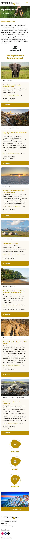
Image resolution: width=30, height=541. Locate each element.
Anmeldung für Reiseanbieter (9, 521)
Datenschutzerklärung (7, 526)
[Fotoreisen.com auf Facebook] (5, 533)
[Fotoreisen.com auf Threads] (8, 533)
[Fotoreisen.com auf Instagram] (2, 533)
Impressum (4, 523)
